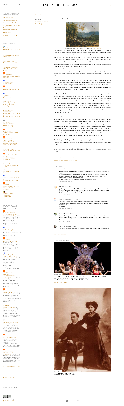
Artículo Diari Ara (8, 231)
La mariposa (7, 173)
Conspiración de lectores (10, 67)
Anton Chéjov (39, 24)
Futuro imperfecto (8, 229)
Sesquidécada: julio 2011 (10, 63)
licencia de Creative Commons (9, 401)
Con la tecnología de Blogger (75, 400)
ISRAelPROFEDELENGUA (11, 171)
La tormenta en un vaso (10, 321)
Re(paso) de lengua (9, 61)
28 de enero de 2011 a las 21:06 (66, 208)
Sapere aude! (7, 88)
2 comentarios (63, 282)
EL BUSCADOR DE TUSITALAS (9, 194)
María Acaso (6, 122)
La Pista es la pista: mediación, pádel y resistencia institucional (10, 125)
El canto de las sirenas (9, 337)
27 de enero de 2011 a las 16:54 (66, 181)
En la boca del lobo (8, 149)
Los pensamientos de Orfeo (11, 55)
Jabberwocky (7, 196)
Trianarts (5, 48)
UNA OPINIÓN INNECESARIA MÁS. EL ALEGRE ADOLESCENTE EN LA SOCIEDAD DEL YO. (11, 142)
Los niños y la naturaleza (10, 180)
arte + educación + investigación (8, 111)
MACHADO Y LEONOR (64, 373)
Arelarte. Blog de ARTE (10, 35)
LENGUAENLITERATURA (59, 5)
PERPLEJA (6, 57)
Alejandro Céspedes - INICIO (11, 366)
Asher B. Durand (97, 48)
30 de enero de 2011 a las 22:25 (66, 231)
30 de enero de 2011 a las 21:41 (66, 221)
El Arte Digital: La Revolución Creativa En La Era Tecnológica (11, 104)
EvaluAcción (7, 164)
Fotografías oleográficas (10, 20)
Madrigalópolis (7, 83)
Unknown (61, 186)
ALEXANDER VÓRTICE (10, 241)
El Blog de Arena (8, 82)
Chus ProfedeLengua (65, 199)
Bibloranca (6, 184)
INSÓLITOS (6, 240)
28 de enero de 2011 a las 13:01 (66, 194)
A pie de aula (7, 131)
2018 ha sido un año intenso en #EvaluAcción (11, 166)
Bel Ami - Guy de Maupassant (8, 353)
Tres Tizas (6, 95)
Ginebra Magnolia (8, 255)
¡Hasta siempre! (7, 97)
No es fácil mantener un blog (11, 150)
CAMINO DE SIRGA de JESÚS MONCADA (10, 276)
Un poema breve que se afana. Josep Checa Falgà (10, 257)
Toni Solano (62, 213)
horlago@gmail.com (9, 377)
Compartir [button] (38, 15)
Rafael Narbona (7, 101)
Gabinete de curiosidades (10, 29)
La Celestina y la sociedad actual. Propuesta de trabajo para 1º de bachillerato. (80, 277)
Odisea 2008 (7, 32)
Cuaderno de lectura (9, 213)
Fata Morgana (63, 226)
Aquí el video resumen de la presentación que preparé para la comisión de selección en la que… (11, 116)
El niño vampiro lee (9, 291)
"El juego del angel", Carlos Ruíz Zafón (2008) (11, 215)
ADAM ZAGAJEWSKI (9, 307)
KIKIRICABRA (7, 138)
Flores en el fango (8, 17)
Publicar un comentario (61, 234)
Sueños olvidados (8, 336)
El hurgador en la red (9, 23)
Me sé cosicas (7, 74)
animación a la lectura (41, 22)
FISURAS (6, 306)
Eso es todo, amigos (9, 292)
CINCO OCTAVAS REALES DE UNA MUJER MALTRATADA (11, 187)
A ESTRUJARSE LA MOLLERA (9, 158)
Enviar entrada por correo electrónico (69, 157)
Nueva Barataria (8, 351)
